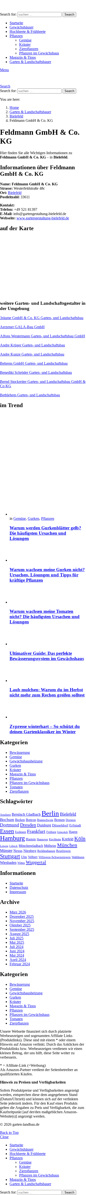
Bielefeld (15, 193)
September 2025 (22, 929)
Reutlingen (63, 851)
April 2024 (18, 960)
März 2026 (18, 912)
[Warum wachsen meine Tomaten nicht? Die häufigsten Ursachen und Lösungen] (48, 595)
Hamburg (12, 838)
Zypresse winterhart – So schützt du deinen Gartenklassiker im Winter (45, 729)
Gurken (33, 518)
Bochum (7, 819)
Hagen (73, 832)
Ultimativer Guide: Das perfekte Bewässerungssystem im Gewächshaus (47, 656)
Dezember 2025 (22, 916)
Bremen (59, 820)
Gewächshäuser (21, 27)
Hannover (42, 839)
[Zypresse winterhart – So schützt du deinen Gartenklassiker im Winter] (48, 710)
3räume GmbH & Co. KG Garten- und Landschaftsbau (41, 318)
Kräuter (25, 44)
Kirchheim (55, 839)
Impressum (18, 892)
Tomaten (16, 787)
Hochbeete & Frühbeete (28, 31)
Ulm (24, 857)
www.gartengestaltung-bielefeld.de (42, 218)
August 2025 (19, 934)
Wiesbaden (8, 863)
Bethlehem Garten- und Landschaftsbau (30, 395)
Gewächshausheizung (26, 761)
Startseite (16, 23)
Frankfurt (36, 831)
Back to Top (9, 1133)
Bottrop (31, 820)
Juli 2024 (16, 947)
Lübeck (13, 846)
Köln (80, 839)
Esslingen (20, 832)
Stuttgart (10, 856)
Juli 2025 (16, 938)
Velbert (33, 857)
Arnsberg (5, 814)
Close (4, 1137)
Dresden (28, 824)
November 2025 (22, 921)
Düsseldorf (60, 825)
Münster (6, 850)
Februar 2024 (20, 964)
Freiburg (51, 832)
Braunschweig (45, 820)
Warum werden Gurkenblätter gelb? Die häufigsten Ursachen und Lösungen (45, 533)
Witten (21, 863)
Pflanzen (16, 36)
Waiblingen (78, 857)
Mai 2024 (17, 955)
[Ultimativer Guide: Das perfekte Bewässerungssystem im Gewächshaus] (48, 637)
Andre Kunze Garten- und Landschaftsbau (32, 354)
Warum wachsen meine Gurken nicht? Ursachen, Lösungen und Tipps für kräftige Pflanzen (47, 575)
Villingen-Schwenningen (54, 857)
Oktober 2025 (20, 925)
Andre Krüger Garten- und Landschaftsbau (32, 345)
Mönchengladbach (31, 846)
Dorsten (71, 820)
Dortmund (9, 824)
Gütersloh (62, 832)
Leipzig (4, 846)
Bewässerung (20, 752)
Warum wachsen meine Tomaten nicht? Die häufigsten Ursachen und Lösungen (45, 616)
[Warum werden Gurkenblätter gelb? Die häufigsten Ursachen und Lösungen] (48, 464)
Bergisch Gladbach (26, 814)
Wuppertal (36, 862)
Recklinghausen (46, 851)
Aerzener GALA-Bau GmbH (22, 327)
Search (69, 14)
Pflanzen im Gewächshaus (39, 53)
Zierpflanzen (28, 49)
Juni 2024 (17, 951)
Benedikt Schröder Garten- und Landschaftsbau (36, 372)
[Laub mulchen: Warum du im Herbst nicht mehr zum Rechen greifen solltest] (48, 674)
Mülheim (50, 846)
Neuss (17, 851)
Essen (7, 831)
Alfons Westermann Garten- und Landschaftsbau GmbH (42, 336)
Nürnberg (29, 851)
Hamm (31, 839)
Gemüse (25, 40)
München (67, 845)
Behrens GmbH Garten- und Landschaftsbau (34, 363)
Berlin (50, 813)
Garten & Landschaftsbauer (30, 62)
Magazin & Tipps (23, 57)
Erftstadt (75, 825)
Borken (20, 820)
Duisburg (44, 825)
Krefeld (67, 839)
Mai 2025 (17, 942)
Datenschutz (19, 887)
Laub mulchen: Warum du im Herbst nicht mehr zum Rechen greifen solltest (47, 692)
